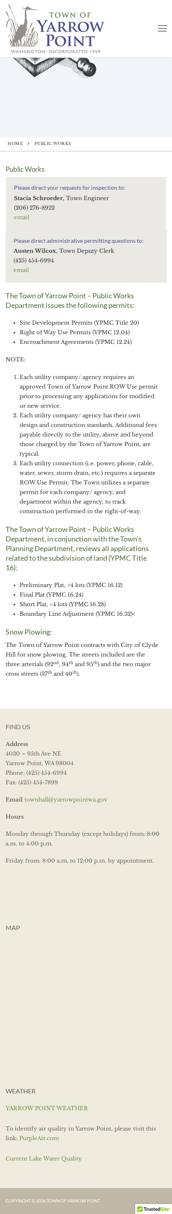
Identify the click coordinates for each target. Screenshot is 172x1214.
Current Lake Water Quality (44, 1158)
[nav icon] (162, 29)
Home (15, 143)
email (21, 217)
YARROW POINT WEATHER (47, 1108)
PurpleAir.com (39, 1138)
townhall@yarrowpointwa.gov (65, 799)
